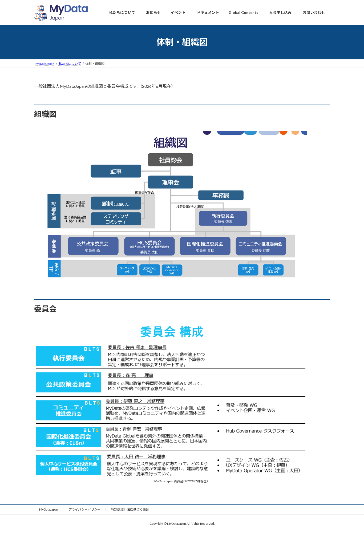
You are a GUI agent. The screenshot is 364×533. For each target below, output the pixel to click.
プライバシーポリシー (84, 509)
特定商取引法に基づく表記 (130, 509)
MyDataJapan (48, 509)
